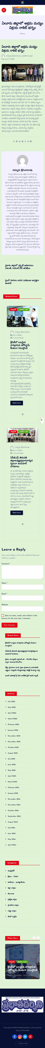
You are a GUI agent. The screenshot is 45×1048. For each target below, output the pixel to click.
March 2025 (12, 782)
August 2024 (13, 822)
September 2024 (14, 816)
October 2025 (13, 747)
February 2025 (13, 787)
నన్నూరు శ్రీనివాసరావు (13, 56)
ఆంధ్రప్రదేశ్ (13, 309)
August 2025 (13, 753)
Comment (6, 564)
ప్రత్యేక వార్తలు (12, 899)
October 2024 (13, 810)
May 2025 (11, 770)
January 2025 (13, 793)
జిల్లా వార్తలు (12, 888)
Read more (17, 403)
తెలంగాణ (11, 894)
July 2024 (11, 828)
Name (5, 583)
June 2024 (12, 833)
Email (4, 594)
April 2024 (12, 845)
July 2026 (11, 701)
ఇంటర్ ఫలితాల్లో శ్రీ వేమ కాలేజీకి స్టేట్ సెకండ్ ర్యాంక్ (21, 676)
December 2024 (14, 799)
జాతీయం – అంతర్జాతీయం (16, 882)
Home (22, 34)
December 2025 (14, 736)
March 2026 (12, 719)
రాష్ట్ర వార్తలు (12, 911)
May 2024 (12, 839)
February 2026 (13, 724)
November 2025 (14, 742)
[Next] (38, 938)
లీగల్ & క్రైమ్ (12, 917)
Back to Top (23, 1043)
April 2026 (12, 713)
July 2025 (11, 759)
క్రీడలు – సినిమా (13, 876)
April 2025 (12, 776)
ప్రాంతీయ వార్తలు (27, 56)
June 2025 (12, 765)
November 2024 (14, 805)
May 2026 (12, 707)
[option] (22, 961)
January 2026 (13, 730)
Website (5, 605)
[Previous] (34, 938)
